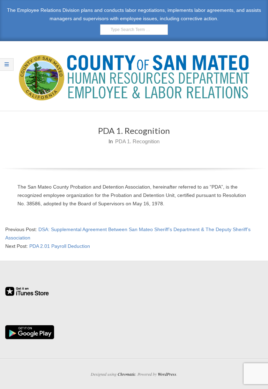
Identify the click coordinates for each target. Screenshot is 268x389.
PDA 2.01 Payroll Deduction (59, 246)
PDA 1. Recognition (137, 141)
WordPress (167, 374)
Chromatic (126, 374)
